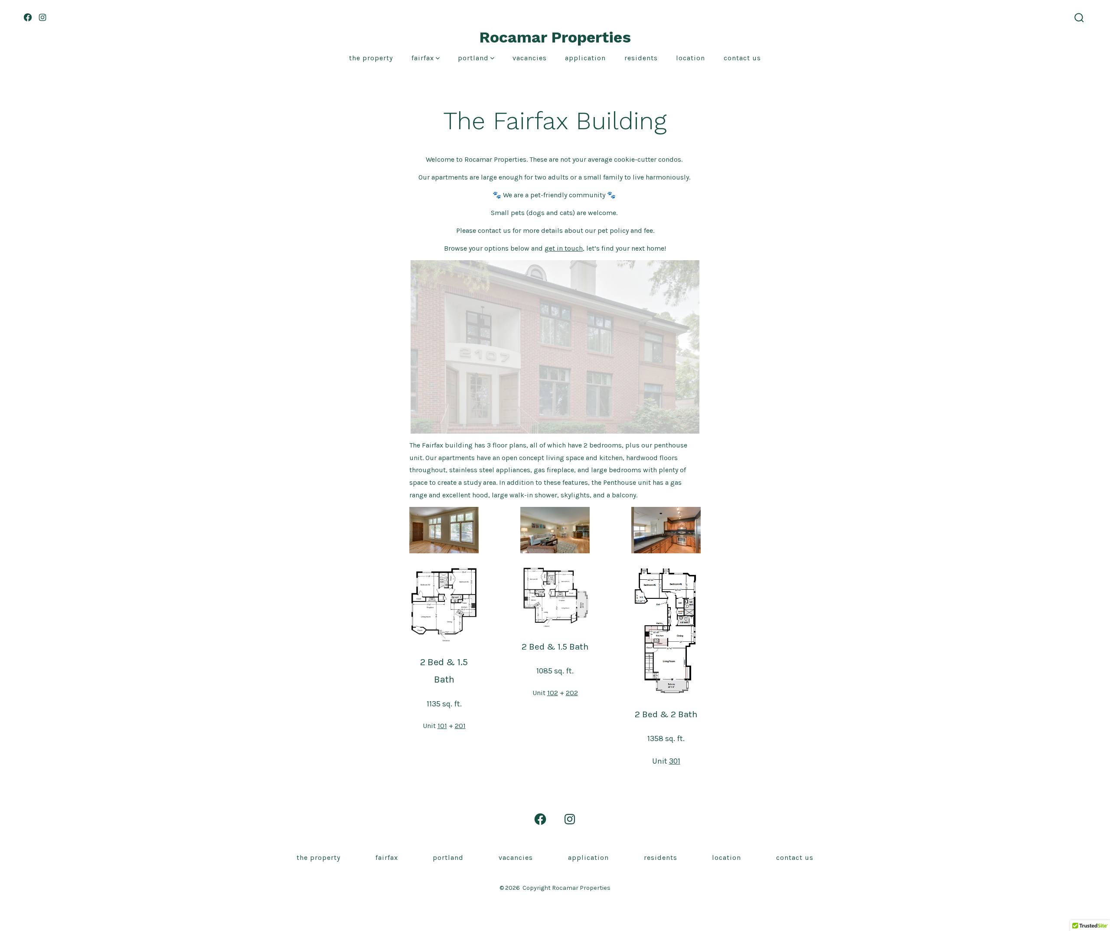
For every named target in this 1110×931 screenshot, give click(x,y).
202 (572, 693)
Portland (473, 58)
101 (442, 726)
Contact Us (742, 58)
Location (690, 58)
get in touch (564, 248)
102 (552, 693)
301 (674, 761)
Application (585, 58)
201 (460, 726)
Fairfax (422, 58)
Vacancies (530, 58)
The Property (371, 58)
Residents (641, 58)
